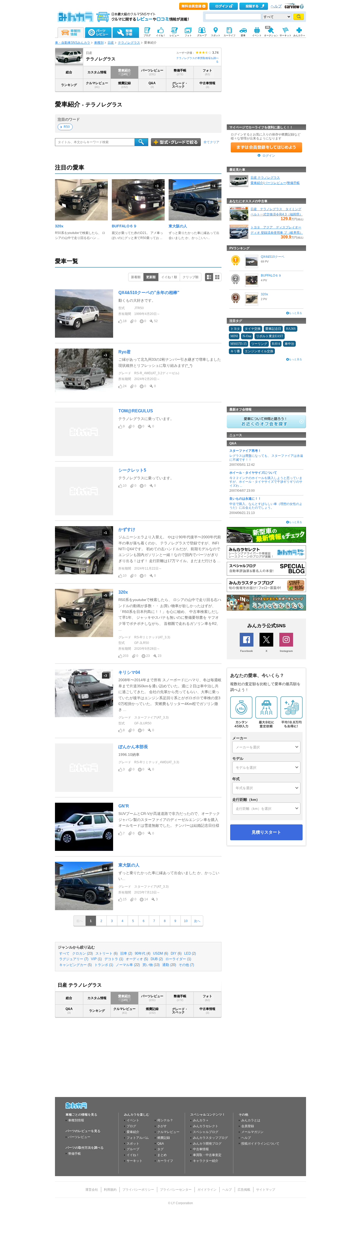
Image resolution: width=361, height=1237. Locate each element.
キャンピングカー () (75, 965)
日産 (111, 42)
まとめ (162, 1155)
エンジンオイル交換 (259, 351)
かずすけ (126, 529)
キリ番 (235, 351)
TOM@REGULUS (135, 411)
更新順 (151, 277)
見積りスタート (266, 832)
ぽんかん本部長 (133, 746)
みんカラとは (250, 1120)
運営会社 (91, 1189)
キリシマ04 (129, 672)
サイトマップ (265, 1189)
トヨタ (235, 329)
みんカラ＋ (201, 1120)
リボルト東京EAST (269, 336)
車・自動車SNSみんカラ (72, 42)
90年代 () (142, 953)
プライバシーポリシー (138, 1189)
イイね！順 (169, 277)
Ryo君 (124, 352)
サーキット (134, 1161)
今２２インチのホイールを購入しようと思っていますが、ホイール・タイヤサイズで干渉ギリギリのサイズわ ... (265, 481)
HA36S (291, 329)
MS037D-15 (238, 344)
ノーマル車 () (128, 965)
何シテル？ (165, 1120)
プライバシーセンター (176, 1189)
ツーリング (259, 344)
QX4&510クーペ (272, 257)
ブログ (131, 1126)
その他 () (186, 965)
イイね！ (133, 1155)
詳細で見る (209, 277)
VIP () (96, 959)
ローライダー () (178, 959)
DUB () (157, 959)
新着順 (136, 277)
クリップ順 (190, 277)
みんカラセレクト (205, 1126)
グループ (133, 1149)
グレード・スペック (180, 85)
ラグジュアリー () (73, 959)
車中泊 (289, 344)
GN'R (123, 806)
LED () (190, 953)
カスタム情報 (97, 72)
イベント (133, 1120)
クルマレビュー (97, 84)
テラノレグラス (129, 42)
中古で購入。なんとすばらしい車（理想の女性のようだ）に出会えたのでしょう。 (265, 505)
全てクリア (211, 142)
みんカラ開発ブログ (207, 1143)
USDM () (160, 953)
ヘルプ (276, 6)
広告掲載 (244, 1189)
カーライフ (165, 1161)
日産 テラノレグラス (265, 177)
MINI (234, 336)
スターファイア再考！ (245, 451)
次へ (197, 921)
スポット (133, 1143)
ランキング (69, 85)
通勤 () (169, 965)
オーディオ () (137, 959)
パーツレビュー (152, 72)
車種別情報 (76, 1120)
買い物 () (151, 965)
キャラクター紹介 (205, 1161)
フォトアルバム (138, 1138)
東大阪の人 (178, 226)
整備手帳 (180, 72)
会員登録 (247, 1126)
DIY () (176, 953)
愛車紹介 (124, 72)
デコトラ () (113, 959)
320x (59, 226)
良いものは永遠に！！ (245, 498)
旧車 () (126, 953)
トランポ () (103, 965)
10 (186, 921)
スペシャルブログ (205, 1132)
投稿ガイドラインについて (260, 1143)
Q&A (152, 84)
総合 (69, 72)
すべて (64, 953)
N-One (247, 336)
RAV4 (276, 344)
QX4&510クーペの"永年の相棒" (148, 292)
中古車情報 (207, 84)
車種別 (99, 42)
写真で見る (217, 277)
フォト (207, 72)
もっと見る (295, 312)
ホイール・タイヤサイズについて (253, 473)
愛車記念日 (273, 329)
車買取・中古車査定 (207, 1155)
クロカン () (82, 953)
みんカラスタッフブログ (210, 1138)
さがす (162, 1126)
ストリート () (106, 953)
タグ (160, 1149)
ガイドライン (206, 1189)
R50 (67, 127)
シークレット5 (132, 470)
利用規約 (110, 1189)
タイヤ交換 (253, 329)
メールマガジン (252, 1132)
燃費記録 (124, 84)
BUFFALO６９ (124, 226)
